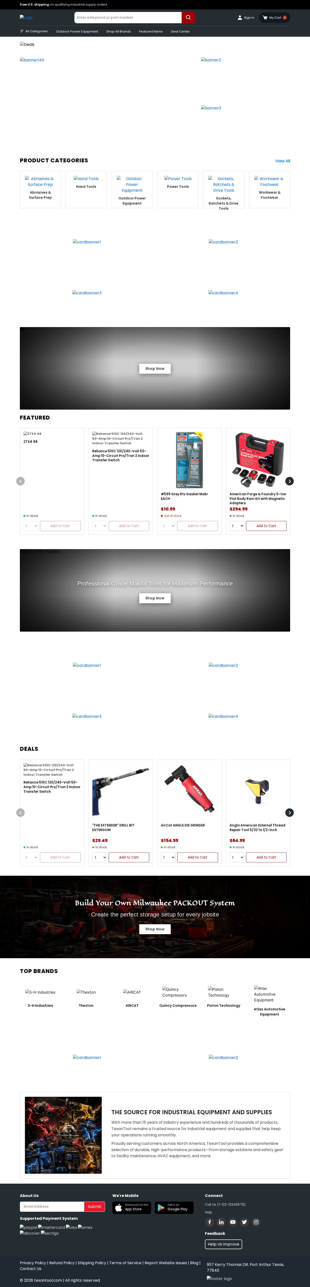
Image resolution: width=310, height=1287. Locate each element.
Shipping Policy (92, 1263)
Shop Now (155, 368)
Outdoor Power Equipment (77, 31)
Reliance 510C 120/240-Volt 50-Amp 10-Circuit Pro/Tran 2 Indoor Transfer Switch (120, 456)
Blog (194, 1263)
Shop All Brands (118, 31)
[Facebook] (209, 1222)
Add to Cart (266, 525)
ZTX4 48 (30, 441)
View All (282, 161)
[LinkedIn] (221, 1222)
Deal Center (180, 31)
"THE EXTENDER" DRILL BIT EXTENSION (113, 827)
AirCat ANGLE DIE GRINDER (183, 825)
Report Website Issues (166, 1263)
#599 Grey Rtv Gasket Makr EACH (184, 496)
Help (208, 1212)
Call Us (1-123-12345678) (225, 1204)
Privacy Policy (33, 1263)
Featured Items (151, 31)
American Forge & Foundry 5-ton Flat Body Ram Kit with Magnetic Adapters (258, 499)
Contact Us (30, 1268)
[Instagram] (256, 1222)
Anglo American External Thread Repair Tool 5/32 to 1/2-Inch (257, 827)
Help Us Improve (223, 1244)
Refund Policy (62, 1263)
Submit (94, 1206)
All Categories (36, 31)
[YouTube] (232, 1222)
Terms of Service (125, 1263)
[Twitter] (244, 1222)
